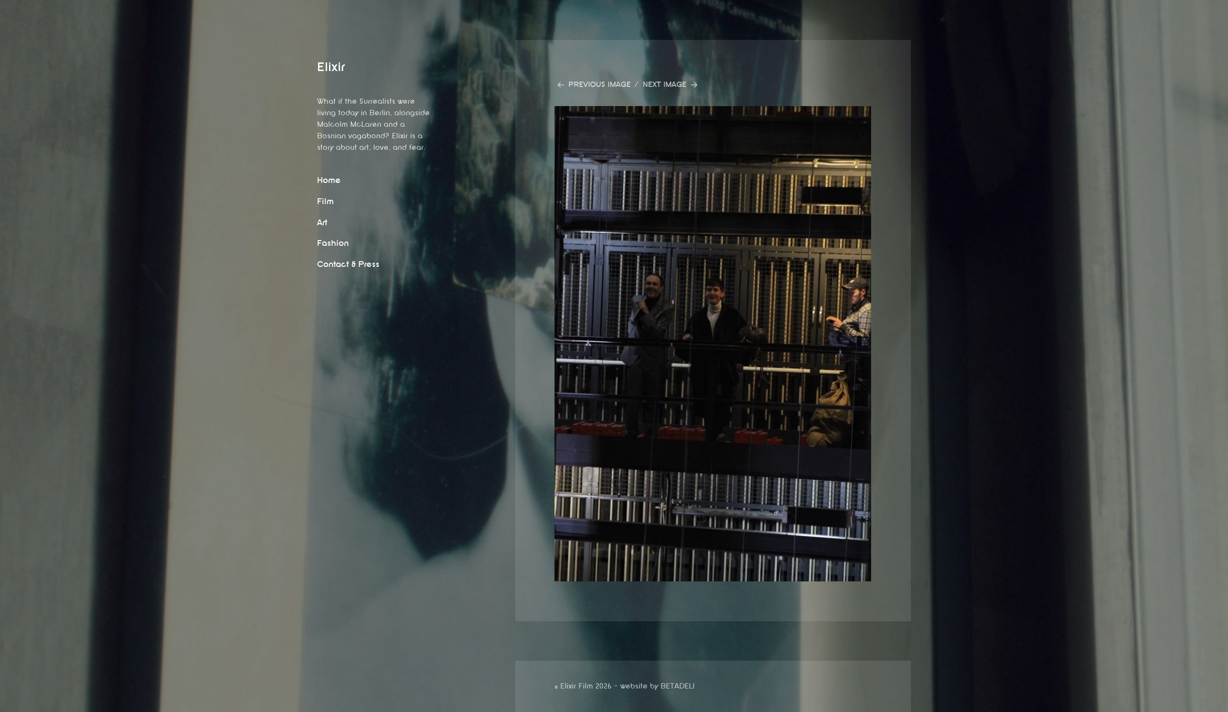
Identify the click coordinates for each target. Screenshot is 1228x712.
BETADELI (678, 686)
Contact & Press (348, 264)
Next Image (664, 85)
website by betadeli (7, 705)
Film (325, 201)
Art (322, 222)
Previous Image (599, 85)
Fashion (333, 243)
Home (329, 180)
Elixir (331, 67)
